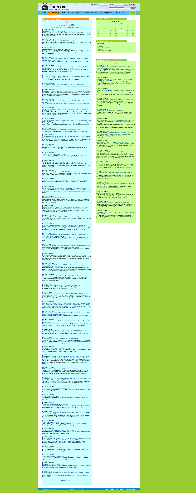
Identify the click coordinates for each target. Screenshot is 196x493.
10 (99, 31)
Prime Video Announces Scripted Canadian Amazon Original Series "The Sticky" (64, 255)
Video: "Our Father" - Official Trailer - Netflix (54, 154)
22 (127, 33)
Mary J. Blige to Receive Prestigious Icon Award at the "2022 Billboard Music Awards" (65, 188)
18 (104, 33)
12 (110, 31)
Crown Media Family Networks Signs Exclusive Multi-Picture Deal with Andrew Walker (66, 91)
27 (116, 36)
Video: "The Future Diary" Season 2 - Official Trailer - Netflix (58, 41)
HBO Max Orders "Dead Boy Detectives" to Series (56, 49)
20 (116, 33)
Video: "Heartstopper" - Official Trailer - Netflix (54, 422)
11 (104, 31)
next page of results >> (67, 480)
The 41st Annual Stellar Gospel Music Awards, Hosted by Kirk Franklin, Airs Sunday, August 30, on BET (113, 67)
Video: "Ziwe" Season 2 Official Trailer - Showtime (56, 146)
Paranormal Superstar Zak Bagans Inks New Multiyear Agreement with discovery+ (65, 207)
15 (127, 31)
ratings (77, 27)
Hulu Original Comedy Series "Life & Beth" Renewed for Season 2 (60, 217)
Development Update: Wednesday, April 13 (54, 198)
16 (133, 31)
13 (116, 31)
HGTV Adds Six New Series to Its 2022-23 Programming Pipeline (60, 369)
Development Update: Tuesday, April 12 (53, 464)
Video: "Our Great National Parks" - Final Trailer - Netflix (57, 404)
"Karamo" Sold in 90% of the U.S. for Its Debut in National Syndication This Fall (64, 330)
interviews (72, 27)
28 (121, 36)
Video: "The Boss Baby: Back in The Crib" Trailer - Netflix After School (61, 162)
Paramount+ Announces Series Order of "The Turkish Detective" (60, 276)
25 (104, 36)
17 (99, 33)
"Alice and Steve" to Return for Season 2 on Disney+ (110, 163)
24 (99, 36)
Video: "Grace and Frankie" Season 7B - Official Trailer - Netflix (59, 172)
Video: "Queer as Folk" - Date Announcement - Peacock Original (60, 338)
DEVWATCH (100, 46)
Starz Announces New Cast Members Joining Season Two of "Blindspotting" (63, 84)
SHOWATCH (100, 43)
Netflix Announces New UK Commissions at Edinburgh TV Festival (114, 142)
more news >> (131, 222)
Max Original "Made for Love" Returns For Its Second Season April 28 (61, 285)
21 (121, 33)
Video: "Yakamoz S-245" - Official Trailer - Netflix (55, 456)
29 (127, 36)
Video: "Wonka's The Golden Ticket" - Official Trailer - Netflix (112, 110)
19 (110, 33)
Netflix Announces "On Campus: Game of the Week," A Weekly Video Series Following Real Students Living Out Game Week (115, 152)
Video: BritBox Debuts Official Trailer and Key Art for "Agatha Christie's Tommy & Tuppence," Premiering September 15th (115, 100)
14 (121, 31)
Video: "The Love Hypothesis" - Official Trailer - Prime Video (112, 202)
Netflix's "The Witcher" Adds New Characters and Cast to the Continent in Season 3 (65, 180)
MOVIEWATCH (101, 49)
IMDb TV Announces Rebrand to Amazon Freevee (56, 388)
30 (133, 36)
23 (133, 33)
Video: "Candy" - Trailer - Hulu (50, 396)
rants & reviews (64, 27)
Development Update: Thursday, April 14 (53, 31)
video (81, 27)
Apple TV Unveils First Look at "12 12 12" (107, 193)
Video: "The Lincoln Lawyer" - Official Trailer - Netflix (56, 348)
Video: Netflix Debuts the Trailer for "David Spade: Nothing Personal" (61, 129)
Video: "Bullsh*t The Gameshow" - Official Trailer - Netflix (58, 430)
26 (110, 36)
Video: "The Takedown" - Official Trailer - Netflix (55, 448)
